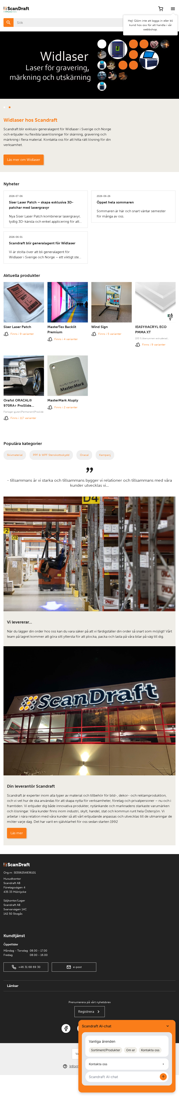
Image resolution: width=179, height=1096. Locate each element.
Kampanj (105, 455)
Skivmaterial (14, 455)
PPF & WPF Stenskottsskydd (51, 455)
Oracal (84, 455)
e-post (77, 967)
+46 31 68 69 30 (29, 967)
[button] (164, 107)
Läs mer (16, 833)
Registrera (86, 1011)
